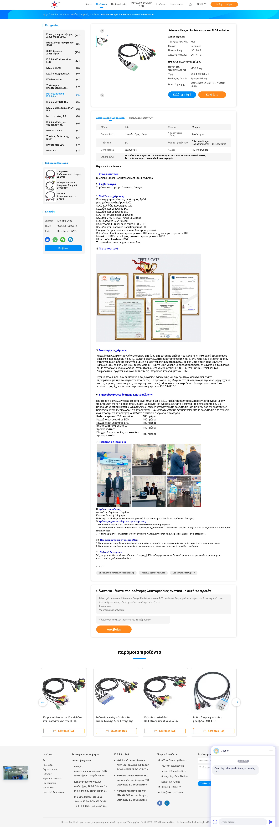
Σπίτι (45, 760)
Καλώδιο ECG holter (63, 102)
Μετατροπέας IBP (63, 116)
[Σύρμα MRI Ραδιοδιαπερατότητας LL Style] (50, 174)
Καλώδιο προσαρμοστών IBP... (63, 109)
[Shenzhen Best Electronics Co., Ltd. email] (47, 239)
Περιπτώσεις (49, 783)
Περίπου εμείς (50, 769)
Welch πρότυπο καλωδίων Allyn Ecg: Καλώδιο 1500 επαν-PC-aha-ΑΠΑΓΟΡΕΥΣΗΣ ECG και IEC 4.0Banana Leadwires (133, 765)
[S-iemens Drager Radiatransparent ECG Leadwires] (137, 56)
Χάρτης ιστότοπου (52, 778)
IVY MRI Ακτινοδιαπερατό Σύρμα (66, 196)
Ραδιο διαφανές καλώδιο (153, 573)
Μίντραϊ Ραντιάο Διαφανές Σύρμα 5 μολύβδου (67, 185)
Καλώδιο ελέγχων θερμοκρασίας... (63, 123)
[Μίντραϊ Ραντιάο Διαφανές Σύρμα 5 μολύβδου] (50, 185)
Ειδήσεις (47, 774)
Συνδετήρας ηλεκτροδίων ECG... (63, 86)
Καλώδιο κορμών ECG (63, 73)
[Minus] (271, 751)
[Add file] (215, 821)
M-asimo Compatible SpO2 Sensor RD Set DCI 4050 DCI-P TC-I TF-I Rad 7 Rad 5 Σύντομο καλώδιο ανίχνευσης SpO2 (90, 802)
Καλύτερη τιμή (182, 94)
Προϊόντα (47, 765)
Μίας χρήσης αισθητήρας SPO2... (63, 44)
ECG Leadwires (63, 79)
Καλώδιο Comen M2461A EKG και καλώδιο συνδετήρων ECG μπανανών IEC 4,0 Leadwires (133, 780)
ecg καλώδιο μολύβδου (184, 573)
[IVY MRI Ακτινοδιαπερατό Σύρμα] (50, 196)
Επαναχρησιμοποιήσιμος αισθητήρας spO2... (63, 35)
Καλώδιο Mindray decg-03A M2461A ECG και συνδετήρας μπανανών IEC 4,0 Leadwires (132, 795)
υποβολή (114, 629)
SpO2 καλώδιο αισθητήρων (63, 52)
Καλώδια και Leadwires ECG (63, 60)
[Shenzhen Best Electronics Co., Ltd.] (55, 5)
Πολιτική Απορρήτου (54, 792)
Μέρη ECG (63, 150)
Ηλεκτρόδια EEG (63, 144)
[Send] (271, 821)
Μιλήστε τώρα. (224, 4)
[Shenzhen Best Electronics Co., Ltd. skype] (70, 239)
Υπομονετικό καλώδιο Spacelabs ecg (116, 573)
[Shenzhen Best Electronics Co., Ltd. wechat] (62, 239)
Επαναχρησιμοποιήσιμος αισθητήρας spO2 (85, 757)
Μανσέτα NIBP (63, 130)
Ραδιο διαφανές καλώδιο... (63, 95)
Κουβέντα (63, 248)
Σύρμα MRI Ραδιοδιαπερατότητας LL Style (69, 174)
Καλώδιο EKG (63, 68)
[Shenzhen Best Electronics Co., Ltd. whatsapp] (55, 239)
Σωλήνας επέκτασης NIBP (63, 137)
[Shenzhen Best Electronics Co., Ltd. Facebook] (159, 803)
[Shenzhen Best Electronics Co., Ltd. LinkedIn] (167, 803)
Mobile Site (48, 787)
